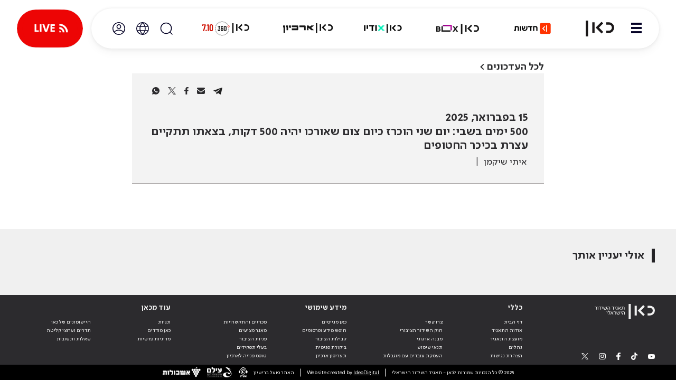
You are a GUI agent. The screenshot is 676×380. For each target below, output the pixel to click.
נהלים (515, 347)
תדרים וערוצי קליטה (68, 330)
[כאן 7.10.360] (225, 28)
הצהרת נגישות (506, 355)
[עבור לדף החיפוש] (166, 28)
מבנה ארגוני (430, 338)
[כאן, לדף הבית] (593, 28)
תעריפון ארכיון (331, 355)
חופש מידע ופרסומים (324, 330)
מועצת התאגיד (506, 338)
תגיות (164, 322)
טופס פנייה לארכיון (247, 355)
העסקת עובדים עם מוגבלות (413, 355)
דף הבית (513, 322)
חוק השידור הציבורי (421, 330)
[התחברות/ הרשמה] (118, 28)
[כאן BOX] (458, 28)
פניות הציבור (253, 338)
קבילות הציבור (330, 338)
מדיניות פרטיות (154, 338)
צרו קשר (434, 322)
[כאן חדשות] (532, 28)
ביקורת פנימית (330, 347)
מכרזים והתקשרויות (245, 322)
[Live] (50, 28)
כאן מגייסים (334, 322)
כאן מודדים (159, 330)
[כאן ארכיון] (308, 28)
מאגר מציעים (253, 330)
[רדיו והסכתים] (382, 28)
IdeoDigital (366, 372)
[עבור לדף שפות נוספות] (142, 28)
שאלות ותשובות (74, 338)
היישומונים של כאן (71, 322)
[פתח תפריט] (636, 28)
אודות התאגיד (507, 330)
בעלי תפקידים (252, 347)
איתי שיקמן (505, 162)
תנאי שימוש (430, 347)
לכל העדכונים (515, 67)
